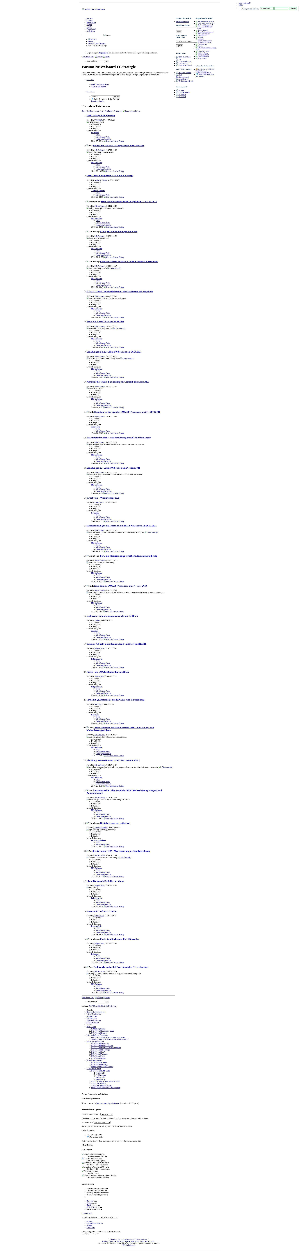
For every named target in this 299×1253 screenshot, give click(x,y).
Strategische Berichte (203, 55)
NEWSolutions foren (94, 1060)
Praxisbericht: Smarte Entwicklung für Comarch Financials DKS (118, 382)
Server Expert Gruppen (96, 43)
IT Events (182, 97)
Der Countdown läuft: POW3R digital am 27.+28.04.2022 (129, 201)
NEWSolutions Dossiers (204, 42)
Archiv (89, 1226)
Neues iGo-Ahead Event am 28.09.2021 (105, 321)
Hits (106, 111)
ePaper (89, 25)
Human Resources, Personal (205, 32)
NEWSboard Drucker (99, 1033)
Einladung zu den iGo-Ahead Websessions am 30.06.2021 (114, 352)
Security (200, 46)
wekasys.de (100, 1077)
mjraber (97, 620)
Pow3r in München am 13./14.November (119, 939)
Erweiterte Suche (97, 101)
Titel (83, 111)
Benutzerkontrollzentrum (96, 1012)
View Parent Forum (98, 87)
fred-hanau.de (101, 1075)
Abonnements (92, 1016)
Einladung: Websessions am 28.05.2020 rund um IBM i (113, 760)
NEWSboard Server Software (102, 1046)
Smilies (89, 1203)
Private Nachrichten (94, 1014)
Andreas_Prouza (100, 180)
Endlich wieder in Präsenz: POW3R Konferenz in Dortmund (129, 261)
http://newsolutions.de (95, 1223)
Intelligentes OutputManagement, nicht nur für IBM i (112, 616)
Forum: (89, 27)
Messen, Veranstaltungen (205, 41)
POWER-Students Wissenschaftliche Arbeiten (108, 1037)
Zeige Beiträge (113, 99)
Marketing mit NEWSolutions (102, 1067)
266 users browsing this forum (107, 1103)
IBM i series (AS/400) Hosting (101, 115)
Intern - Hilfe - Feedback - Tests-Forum (105, 1088)
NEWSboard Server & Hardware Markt (106, 1048)
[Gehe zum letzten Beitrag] (114, 141)
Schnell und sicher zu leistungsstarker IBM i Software (118, 145)
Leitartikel (200, 37)
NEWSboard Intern (94, 1069)
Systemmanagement (203, 56)
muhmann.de (100, 1079)
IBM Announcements (204, 34)
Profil (98, 135)
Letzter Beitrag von (115, 111)
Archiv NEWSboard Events (101, 1086)
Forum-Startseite (93, 1023)
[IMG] (89, 1205)
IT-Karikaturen (202, 35)
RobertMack (99, 502)
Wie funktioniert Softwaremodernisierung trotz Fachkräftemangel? (119, 437)
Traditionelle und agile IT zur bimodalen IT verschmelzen (120, 967)
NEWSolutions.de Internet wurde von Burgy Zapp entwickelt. (128, 1241)
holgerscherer (99, 648)
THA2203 (98, 120)
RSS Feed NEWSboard (204, 73)
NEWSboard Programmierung (102, 1031)
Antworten (99, 111)
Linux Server (183, 79)
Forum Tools (90, 80)
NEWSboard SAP (98, 1052)
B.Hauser (97, 704)
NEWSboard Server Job (100, 1044)
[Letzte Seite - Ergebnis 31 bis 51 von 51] (106, 57)
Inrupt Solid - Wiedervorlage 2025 (103, 498)
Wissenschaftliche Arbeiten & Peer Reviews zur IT (110, 1039)
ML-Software (99, 150)
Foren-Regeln (87, 1213)
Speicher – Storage (203, 53)
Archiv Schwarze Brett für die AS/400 (105, 1081)
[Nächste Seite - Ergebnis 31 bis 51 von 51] (99, 57)
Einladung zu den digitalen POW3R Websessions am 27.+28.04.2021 (127, 412)
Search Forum (91, 91)
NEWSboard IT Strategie (100, 1050)
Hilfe (241, 5)
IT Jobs (181, 90)
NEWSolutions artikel (99, 1062)
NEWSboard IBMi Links (100, 1071)
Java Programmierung (182, 76)
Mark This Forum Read (100, 84)
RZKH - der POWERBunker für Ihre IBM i (108, 672)
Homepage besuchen (103, 139)
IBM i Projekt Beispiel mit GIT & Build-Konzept (110, 175)
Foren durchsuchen (94, 1020)
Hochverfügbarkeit (203, 30)
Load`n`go (201, 39)
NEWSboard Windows (99, 1054)
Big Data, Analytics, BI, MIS (206, 21)
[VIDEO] (90, 1207)
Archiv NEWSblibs (98, 1083)
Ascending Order (95, 1135)
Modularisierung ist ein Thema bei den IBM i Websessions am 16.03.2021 (122, 525)
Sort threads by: (87, 1122)
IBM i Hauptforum (98, 1029)
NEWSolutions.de (128, 1245)
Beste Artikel (91, 23)
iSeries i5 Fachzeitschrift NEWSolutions (128, 1240)
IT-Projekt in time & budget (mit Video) (119, 231)
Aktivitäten (91, 31)
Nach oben (112, 1006)
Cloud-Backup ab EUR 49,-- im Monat (105, 881)
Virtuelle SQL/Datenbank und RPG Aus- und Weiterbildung (115, 700)
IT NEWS (182, 95)
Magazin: (90, 18)
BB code (90, 1201)
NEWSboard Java (98, 1056)
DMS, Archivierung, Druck (205, 25)
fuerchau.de (100, 1073)
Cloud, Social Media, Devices (206, 23)
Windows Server (184, 73)
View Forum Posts (103, 137)
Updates (90, 20)
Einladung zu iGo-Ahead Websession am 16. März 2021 (113, 468)
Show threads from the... (91, 1114)
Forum (90, 41)
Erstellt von (91, 111)
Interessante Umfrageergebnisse (102, 911)
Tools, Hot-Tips (202, 58)
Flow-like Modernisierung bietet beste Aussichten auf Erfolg (128, 556)
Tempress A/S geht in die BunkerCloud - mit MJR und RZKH (116, 644)
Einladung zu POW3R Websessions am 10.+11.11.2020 (120, 586)
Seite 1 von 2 (87, 57)
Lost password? (245, 3)
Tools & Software (185, 65)
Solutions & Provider (204, 51)
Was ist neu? (91, 29)
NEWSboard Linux (98, 1058)
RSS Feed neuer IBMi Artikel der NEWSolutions (205, 70)
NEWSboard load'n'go (99, 1065)
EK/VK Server (184, 93)
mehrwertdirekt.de (101, 828)
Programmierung (184, 61)
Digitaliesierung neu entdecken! (115, 823)
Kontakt (90, 1221)
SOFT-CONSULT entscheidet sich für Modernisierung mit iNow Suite (120, 291)
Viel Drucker (183, 63)
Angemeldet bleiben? (251, 9)
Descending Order (96, 1137)
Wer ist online (92, 1018)
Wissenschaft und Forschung (97, 1035)
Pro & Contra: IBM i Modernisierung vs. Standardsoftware (121, 851)
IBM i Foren (91, 1027)
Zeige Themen (99, 99)
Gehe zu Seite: (92, 61)
